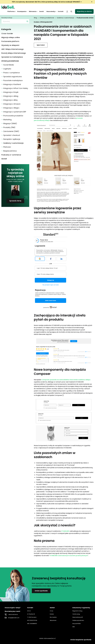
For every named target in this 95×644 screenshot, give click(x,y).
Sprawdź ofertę (15, 201)
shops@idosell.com (13, 617)
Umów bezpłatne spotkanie (80, 640)
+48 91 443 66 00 (13, 614)
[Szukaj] (27, 21)
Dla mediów (53, 617)
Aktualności (53, 620)
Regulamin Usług (77, 611)
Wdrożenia (32, 11)
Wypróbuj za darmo (84, 11)
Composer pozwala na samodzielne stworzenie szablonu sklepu (65, 380)
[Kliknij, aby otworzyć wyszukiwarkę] (71, 11)
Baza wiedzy (51, 11)
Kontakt (60, 11)
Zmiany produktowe (47, 18)
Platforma (10, 11)
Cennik (41, 11)
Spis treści (41, 45)
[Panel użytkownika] (67, 11)
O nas (51, 611)
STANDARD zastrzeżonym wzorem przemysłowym (69, 555)
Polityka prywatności (78, 620)
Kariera (52, 614)
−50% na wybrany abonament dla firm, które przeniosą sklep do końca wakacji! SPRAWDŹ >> (47, 2)
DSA (73, 627)
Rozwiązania (21, 11)
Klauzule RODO (76, 623)
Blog (35, 18)
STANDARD (65, 531)
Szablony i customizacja (65, 18)
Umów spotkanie (41, 591)
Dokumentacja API (77, 617)
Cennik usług (76, 614)
